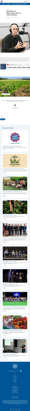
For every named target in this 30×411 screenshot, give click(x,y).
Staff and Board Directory (15, 387)
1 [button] (13, 111)
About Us (15, 375)
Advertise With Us (15, 391)
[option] (15, 93)
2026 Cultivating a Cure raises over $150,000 (9, 261)
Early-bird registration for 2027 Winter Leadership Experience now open (13, 168)
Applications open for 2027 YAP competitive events (10, 284)
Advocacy (15, 378)
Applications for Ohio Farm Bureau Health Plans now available (12, 146)
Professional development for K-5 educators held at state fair (12, 191)
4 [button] (15, 111)
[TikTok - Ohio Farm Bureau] (20, 370)
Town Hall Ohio (3, 119)
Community (15, 379)
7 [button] (18, 111)
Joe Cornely (8, 17)
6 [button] (17, 111)
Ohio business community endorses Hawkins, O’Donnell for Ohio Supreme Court (15, 237)
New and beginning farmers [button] (6, 94)
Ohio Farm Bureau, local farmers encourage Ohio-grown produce (12, 330)
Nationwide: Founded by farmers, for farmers (9, 215)
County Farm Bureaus (15, 392)
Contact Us (15, 386)
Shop (15, 382)
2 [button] (14, 111)
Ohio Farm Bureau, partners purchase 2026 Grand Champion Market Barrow (14, 306)
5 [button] (16, 111)
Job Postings (15, 388)
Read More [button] (4, 172)
